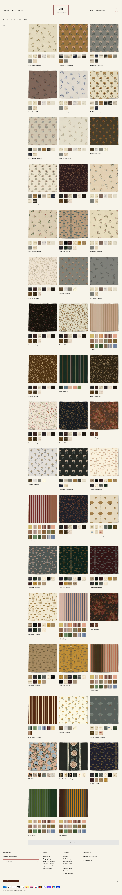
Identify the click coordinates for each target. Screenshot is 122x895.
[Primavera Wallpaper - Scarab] (104, 369)
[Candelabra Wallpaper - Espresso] (104, 560)
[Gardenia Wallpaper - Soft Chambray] (73, 271)
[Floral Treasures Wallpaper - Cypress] (104, 84)
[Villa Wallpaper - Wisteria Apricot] (73, 606)
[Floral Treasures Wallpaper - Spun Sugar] (104, 38)
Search (111, 10)
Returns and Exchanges (49, 861)
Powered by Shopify (21, 890)
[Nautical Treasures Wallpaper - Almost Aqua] (104, 710)
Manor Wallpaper (94, 438)
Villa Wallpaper (94, 350)
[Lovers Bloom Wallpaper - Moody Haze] (104, 271)
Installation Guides (68, 868)
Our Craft (20, 10)
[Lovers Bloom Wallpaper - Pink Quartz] (42, 224)
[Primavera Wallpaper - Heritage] (73, 317)
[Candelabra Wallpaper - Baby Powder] (104, 462)
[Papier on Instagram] (117, 881)
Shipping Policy (47, 859)
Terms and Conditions (48, 863)
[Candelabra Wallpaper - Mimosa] (73, 658)
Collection (6, 10)
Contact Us (66, 871)
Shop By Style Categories (13, 19)
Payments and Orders (48, 866)
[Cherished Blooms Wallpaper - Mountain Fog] (73, 756)
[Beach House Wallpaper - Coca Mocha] (42, 710)
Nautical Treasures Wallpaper (97, 536)
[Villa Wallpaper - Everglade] (42, 803)
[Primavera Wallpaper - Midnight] (42, 317)
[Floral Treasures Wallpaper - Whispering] (42, 177)
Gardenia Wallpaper (95, 153)
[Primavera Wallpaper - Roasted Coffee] (42, 369)
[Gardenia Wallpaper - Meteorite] (104, 131)
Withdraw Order (47, 868)
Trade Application (67, 863)
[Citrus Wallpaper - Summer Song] (42, 756)
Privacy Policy (46, 856)
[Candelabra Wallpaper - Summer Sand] (73, 224)
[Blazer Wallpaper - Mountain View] (73, 369)
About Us (13, 10)
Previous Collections (68, 873)
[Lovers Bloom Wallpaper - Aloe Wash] (42, 38)
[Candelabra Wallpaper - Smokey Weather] (42, 560)
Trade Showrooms (100, 10)
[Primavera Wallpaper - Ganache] (73, 177)
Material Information (68, 866)
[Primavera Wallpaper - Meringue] (42, 271)
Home (4, 19)
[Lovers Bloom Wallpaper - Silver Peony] (104, 224)
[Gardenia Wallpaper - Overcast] (42, 462)
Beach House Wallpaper (34, 737)
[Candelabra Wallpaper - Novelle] (42, 658)
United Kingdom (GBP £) (10, 881)
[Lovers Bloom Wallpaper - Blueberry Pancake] (73, 84)
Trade (91, 10)
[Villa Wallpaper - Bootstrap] (73, 803)
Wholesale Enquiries (68, 859)
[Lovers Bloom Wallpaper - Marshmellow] (73, 131)
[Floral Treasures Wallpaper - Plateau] (73, 38)
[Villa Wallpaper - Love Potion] (104, 658)
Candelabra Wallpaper (65, 251)
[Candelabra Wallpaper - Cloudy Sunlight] (42, 606)
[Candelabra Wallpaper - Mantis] (73, 560)
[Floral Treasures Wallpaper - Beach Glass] (42, 131)
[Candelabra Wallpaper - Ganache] (104, 756)
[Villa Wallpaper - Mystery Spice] (42, 508)
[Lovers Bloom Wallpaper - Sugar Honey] (42, 84)
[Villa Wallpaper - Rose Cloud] (104, 317)
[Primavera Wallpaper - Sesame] (42, 415)
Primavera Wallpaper (64, 205)
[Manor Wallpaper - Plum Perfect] (104, 606)
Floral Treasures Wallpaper (66, 65)
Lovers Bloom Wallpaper (34, 65)
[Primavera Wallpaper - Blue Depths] (73, 415)
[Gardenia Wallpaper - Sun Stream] (73, 710)
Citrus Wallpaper (32, 779)
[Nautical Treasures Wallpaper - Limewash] (104, 508)
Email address (8, 859)
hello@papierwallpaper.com (90, 856)
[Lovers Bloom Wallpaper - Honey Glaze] (104, 177)
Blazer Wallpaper (63, 391)
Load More (73, 842)
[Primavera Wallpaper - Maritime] (73, 508)
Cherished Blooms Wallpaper (66, 779)
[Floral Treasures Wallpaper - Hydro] (73, 462)
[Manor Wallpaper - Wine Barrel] (104, 415)
